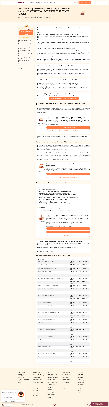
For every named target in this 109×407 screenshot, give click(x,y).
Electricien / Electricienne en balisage (45, 322)
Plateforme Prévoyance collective (39, 388)
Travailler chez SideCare (82, 380)
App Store (79, 390)
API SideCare (65, 387)
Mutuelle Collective (21, 372)
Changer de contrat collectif (38, 375)
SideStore (19, 382)
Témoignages (80, 379)
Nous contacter (80, 375)
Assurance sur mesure (37, 377)
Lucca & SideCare (66, 377)
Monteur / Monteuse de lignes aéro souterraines (47, 360)
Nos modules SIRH (36, 392)
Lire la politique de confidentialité (7, 397)
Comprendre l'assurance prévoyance (69, 177)
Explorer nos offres (36, 372)
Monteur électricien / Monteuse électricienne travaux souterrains (50, 292)
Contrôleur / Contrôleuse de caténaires (45, 288)
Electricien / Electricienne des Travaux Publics (46, 343)
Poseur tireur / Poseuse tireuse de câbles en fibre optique (49, 326)
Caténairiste (40, 275)
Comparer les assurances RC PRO (69, 127)
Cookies (79, 385)
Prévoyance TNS (21, 377)
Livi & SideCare (65, 380)
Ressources (52, 2)
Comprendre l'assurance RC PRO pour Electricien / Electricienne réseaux (69, 130)
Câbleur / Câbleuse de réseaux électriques (46, 356)
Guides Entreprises (51, 375)
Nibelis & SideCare (66, 379)
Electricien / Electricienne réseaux (44, 346)
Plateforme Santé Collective (38, 387)
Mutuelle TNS (20, 375)
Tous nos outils (35, 395)
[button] (6, 405)
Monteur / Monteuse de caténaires (44, 302)
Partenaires (46, 2)
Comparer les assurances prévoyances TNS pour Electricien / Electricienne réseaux (69, 173)
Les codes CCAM (51, 387)
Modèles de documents (52, 374)
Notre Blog (50, 372)
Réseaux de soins (51, 392)
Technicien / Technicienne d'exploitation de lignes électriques (50, 329)
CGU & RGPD (80, 384)
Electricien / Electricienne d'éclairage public (46, 332)
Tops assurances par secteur (53, 391)
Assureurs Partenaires (67, 374)
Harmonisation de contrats (38, 379)
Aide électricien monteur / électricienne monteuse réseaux (49, 281)
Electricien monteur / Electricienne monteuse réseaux (48, 285)
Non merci (5, 401)
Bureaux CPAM (50, 385)
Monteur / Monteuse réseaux (43, 264)
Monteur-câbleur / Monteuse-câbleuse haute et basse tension (50, 315)
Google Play (79, 392)
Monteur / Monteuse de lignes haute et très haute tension (49, 312)
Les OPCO (50, 389)
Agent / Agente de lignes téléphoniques (45, 271)
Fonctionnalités (39, 2)
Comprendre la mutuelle (69, 235)
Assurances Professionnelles (23, 379)
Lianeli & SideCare (66, 382)
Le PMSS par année (51, 384)
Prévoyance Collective (22, 374)
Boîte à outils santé (51, 394)
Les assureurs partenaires (52, 382)
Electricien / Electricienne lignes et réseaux (46, 261)
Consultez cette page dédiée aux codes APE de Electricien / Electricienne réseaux (64, 98)
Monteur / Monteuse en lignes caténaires (46, 295)
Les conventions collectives (53, 377)
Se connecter (75, 2)
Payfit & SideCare (66, 375)
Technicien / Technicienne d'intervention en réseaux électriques (50, 298)
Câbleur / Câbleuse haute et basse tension (46, 305)
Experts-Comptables (67, 372)
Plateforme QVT (36, 393)
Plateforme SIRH (36, 390)
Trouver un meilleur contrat (85, 2)
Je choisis (13, 401)
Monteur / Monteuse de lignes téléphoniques (46, 353)
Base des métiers (51, 380)
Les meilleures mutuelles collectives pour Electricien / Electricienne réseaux (69, 228)
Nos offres (32, 2)
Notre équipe (80, 377)
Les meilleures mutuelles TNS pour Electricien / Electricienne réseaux (69, 232)
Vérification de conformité (38, 380)
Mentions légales (80, 382)
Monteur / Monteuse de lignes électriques (46, 349)
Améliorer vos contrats (37, 374)
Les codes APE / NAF (52, 379)
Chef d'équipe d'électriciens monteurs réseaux (47, 268)
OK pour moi (21, 401)
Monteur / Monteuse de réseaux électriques (46, 319)
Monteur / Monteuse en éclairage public (45, 309)
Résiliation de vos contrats (38, 382)
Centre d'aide (80, 374)
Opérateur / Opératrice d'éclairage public (46, 336)
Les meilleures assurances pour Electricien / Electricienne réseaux (26, 33)
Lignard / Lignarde (41, 339)
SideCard (19, 380)
